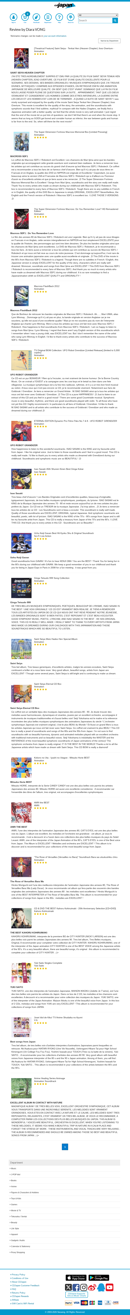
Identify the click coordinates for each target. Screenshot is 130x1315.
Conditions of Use (20, 1278)
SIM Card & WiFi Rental (23, 1303)
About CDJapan (19, 1282)
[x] (68, 1287)
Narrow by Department (109, 41)
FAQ (14, 1289)
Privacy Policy (18, 1274)
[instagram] (83, 1287)
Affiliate (15, 1300)
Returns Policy (18, 1293)
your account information (55, 36)
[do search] (115, 20)
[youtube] (109, 1287)
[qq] (101, 1287)
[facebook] (76, 1287)
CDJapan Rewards (20, 1296)
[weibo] (92, 1287)
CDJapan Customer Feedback (25, 1285)
